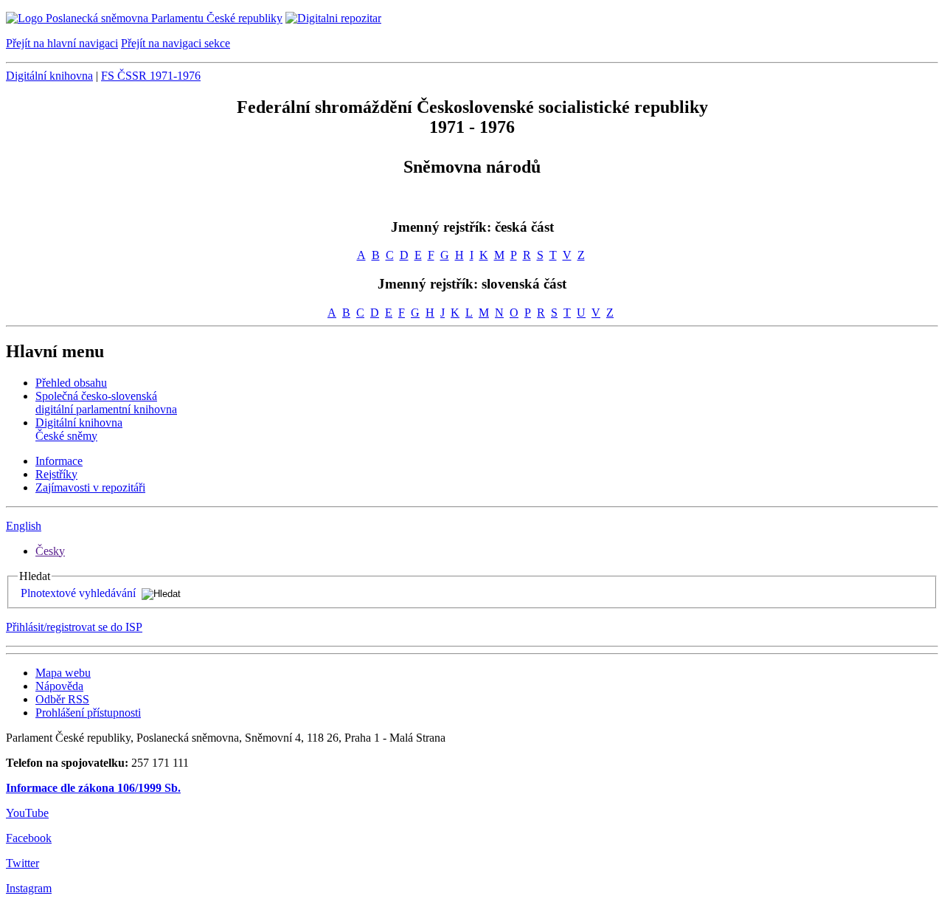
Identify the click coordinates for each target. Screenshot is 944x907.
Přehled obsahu (71, 382)
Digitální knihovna (49, 75)
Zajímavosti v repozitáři (90, 487)
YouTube (27, 813)
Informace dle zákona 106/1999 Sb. (93, 788)
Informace (59, 461)
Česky (50, 551)
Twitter (22, 863)
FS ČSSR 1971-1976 (151, 75)
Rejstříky (56, 474)
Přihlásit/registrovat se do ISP (74, 627)
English (23, 526)
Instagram (29, 888)
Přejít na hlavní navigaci (62, 43)
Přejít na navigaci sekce (175, 43)
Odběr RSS (62, 699)
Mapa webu (63, 672)
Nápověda (59, 686)
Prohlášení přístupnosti (88, 712)
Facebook (29, 838)
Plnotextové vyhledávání (78, 593)
